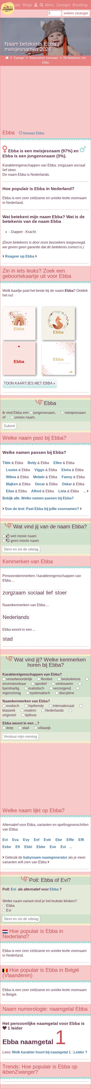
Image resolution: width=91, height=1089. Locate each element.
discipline (66, 693)
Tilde (6, 463)
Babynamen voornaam (44, 57)
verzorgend (61, 688)
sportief (40, 684)
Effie (70, 840)
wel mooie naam (23, 536)
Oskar (67, 484)
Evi (5, 840)
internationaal (63, 706)
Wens (49, 5)
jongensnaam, (44, 413)
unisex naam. (24, 417)
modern (29, 710)
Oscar (40, 484)
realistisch (35, 688)
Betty (32, 463)
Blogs (27, 5)
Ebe (59, 840)
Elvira (66, 470)
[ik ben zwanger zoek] (40, 5)
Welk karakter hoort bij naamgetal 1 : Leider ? (49, 1052)
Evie (48, 840)
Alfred (36, 491)
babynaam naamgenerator (45, 857)
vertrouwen (64, 684)
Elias (10, 491)
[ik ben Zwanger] (7, 57)
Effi (81, 840)
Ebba (54, 889)
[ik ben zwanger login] (35, 5)
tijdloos (30, 715)
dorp (9, 728)
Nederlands (54, 710)
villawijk (44, 728)
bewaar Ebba (33, 133)
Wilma (11, 477)
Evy (26, 840)
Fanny (67, 477)
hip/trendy (35, 706)
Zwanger (63, 5)
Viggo (39, 470)
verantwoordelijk (18, 679)
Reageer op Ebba (19, 256)
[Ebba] (19, 378)
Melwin (39, 477)
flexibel (46, 679)
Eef (37, 840)
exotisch (12, 706)
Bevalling (80, 5)
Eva (15, 840)
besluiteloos (70, 679)
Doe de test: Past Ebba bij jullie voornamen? (42, 509)
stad (25, 728)
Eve (53, 847)
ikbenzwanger (8, 8)
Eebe (7, 847)
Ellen (58, 463)
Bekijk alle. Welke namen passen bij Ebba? (38, 498)
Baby (16, 5)
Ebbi (28, 847)
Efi (18, 847)
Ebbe (41, 847)
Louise (12, 470)
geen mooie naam (24, 541)
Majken (12, 484)
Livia (62, 491)
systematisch (39, 693)
